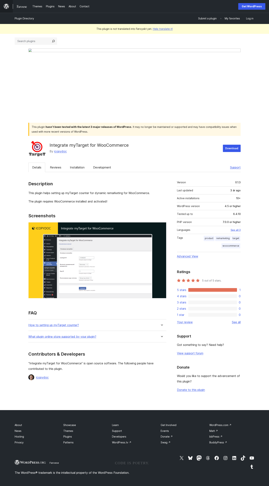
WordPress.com (220, 425)
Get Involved (168, 425)
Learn (115, 425)
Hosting (19, 436)
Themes (68, 430)
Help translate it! (163, 28)
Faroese (54, 462)
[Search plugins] (53, 41)
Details (36, 167)
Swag (166, 442)
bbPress (216, 436)
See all (236, 322)
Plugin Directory (24, 18)
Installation (77, 167)
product (209, 238)
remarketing (223, 238)
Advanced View (187, 256)
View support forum (190, 353)
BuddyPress (218, 442)
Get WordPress (252, 6)
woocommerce (231, 245)
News (18, 430)
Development (102, 167)
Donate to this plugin (191, 390)
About (18, 425)
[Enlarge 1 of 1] (161, 227)
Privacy (19, 442)
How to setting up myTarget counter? (53, 325)
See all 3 (236, 229)
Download (231, 148)
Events (165, 430)
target (236, 238)
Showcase (69, 425)
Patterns (68, 442)
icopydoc (60, 151)
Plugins (67, 436)
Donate (167, 436)
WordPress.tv (121, 442)
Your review (185, 322)
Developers (119, 436)
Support (235, 167)
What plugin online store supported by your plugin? (62, 336)
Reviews (55, 167)
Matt (213, 430)
